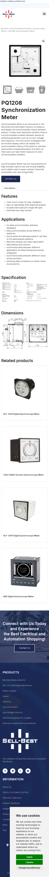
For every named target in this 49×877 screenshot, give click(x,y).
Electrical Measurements (20, 29)
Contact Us (24, 648)
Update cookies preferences (12, 1)
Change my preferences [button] (29, 868)
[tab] (9, 188)
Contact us (10, 179)
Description (9, 188)
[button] (44, 13)
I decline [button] (29, 862)
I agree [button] (29, 857)
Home (5, 29)
